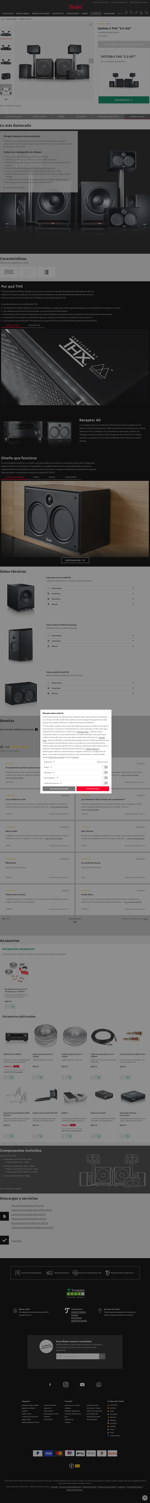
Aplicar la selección (59, 789)
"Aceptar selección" (92, 748)
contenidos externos (51, 783)
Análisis (46, 767)
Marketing (47, 772)
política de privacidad (56, 757)
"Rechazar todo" (83, 731)
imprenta (75, 757)
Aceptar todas (92, 789)
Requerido (47, 762)
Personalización (49, 778)
